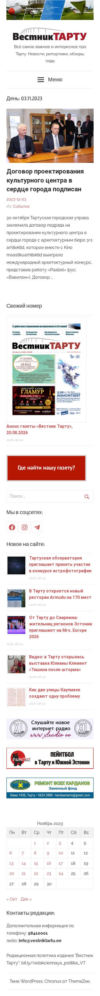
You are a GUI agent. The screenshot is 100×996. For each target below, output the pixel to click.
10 (61, 852)
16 (49, 863)
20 (11, 873)
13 (11, 863)
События (21, 206)
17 (61, 863)
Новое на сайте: (25, 544)
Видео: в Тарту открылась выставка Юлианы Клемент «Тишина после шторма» (58, 663)
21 (24, 873)
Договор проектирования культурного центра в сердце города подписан (45, 180)
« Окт (11, 899)
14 (24, 863)
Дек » (26, 899)
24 (61, 873)
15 (36, 863)
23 (49, 873)
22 (36, 873)
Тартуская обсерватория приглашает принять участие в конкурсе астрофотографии (60, 564)
